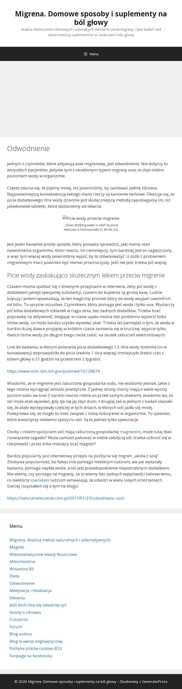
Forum (15, 626)
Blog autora (20, 634)
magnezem (130, 431)
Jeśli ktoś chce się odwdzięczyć (37, 605)
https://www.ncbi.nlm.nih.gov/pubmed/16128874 (53, 371)
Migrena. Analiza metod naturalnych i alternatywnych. (60, 540)
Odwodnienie (22, 583)
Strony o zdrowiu (25, 612)
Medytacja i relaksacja (30, 590)
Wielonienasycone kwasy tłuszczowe (43, 554)
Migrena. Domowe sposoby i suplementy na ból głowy (91, 18)
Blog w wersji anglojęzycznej (36, 641)
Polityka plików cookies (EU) (35, 648)
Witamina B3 (21, 569)
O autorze (18, 619)
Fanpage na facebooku (30, 655)
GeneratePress (155, 681)
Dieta (14, 576)
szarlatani (40, 480)
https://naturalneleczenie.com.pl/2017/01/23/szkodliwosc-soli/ (65, 498)
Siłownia (17, 597)
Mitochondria (22, 561)
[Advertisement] (91, 96)
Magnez (16, 547)
